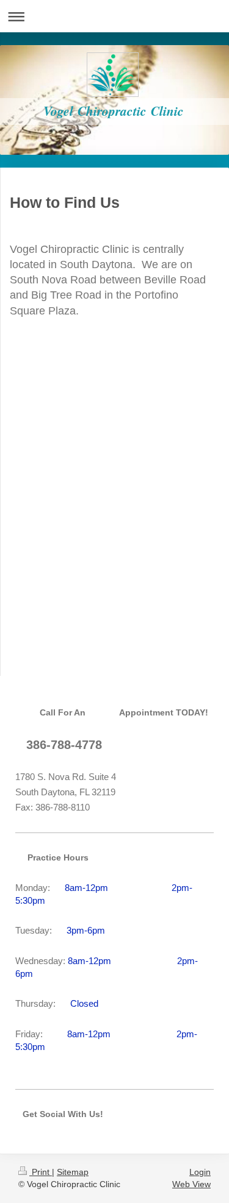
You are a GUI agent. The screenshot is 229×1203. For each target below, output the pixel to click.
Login (200, 1172)
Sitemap (73, 1172)
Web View (191, 1184)
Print (40, 1172)
